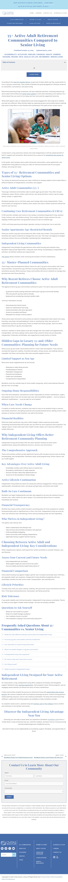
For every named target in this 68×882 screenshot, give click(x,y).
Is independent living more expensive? (17, 654)
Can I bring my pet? (10, 664)
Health (49, 54)
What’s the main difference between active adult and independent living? (28, 634)
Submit (9, 797)
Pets (21, 57)
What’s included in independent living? (17, 669)
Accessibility (10, 54)
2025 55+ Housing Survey (21, 82)
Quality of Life (31, 57)
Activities (22, 54)
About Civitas (53, 19)
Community (8, 788)
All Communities (25, 844)
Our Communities (16, 19)
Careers (38, 13)
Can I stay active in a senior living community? (19, 644)
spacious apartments (26, 685)
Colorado (22, 852)
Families (31, 54)
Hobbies (57, 54)
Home (32, 13)
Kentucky (22, 848)
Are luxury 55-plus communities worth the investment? (22, 639)
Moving (14, 57)
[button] (65, 62)
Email (7, 780)
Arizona (22, 856)
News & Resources (53, 23)
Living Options (34, 23)
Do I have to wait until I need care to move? (18, 659)
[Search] (14, 855)
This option (5, 257)
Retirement (44, 57)
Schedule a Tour (60, 13)
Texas (21, 860)
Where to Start (36, 19)
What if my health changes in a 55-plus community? (21, 649)
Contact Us (47, 13)
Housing (6, 57)
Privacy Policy (45, 877)
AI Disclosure (11, 879)
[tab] (34, 635)
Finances (40, 54)
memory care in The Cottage (43, 704)
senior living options (29, 94)
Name (7, 773)
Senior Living (57, 57)
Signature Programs (15, 23)
